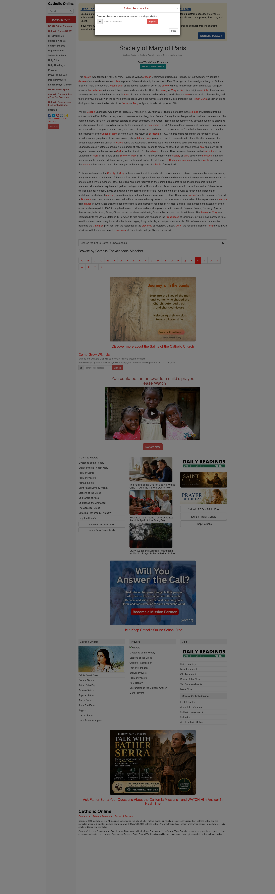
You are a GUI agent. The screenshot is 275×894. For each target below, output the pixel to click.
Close (173, 30)
